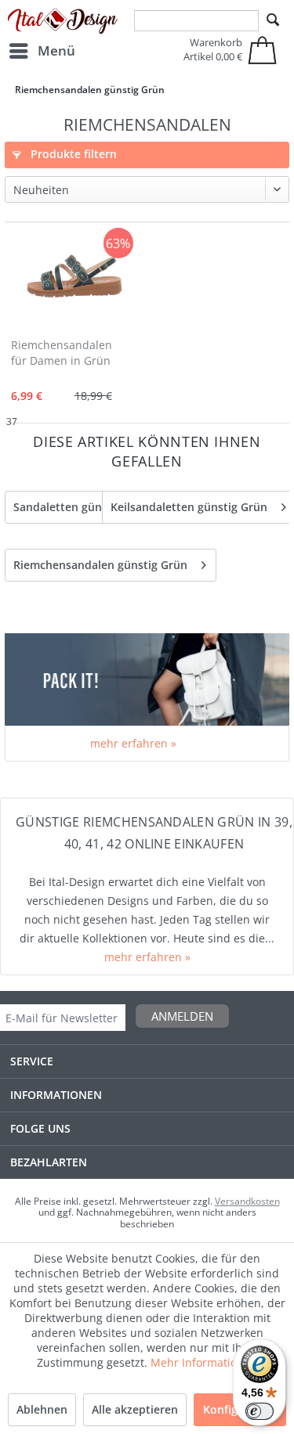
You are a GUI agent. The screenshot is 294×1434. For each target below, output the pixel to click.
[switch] (259, 1411)
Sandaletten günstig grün (81, 506)
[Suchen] (273, 20)
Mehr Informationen (204, 1362)
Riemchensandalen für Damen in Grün (61, 352)
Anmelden (182, 1016)
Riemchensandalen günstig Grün (100, 564)
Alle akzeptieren (135, 1409)
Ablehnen (41, 1409)
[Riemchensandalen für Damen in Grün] (74, 278)
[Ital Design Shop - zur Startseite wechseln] (63, 21)
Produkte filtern (72, 153)
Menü (56, 50)
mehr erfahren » (133, 743)
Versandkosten (247, 1201)
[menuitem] (41, 51)
